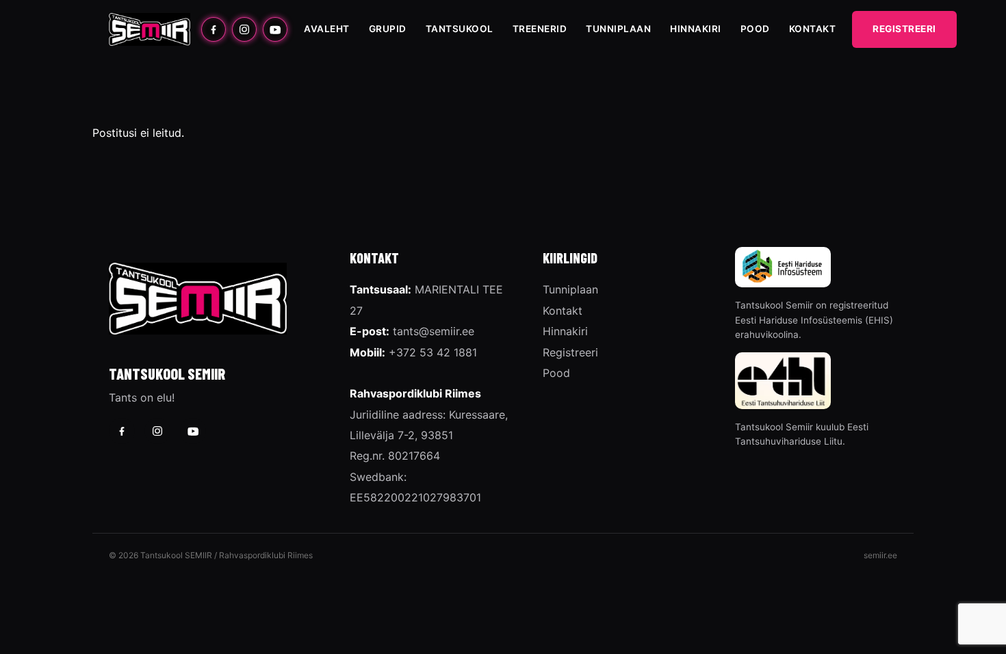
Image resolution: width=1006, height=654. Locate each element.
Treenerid (540, 28)
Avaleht (327, 28)
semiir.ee (880, 555)
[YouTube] (275, 29)
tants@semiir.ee (433, 331)
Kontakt (812, 28)
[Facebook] (213, 29)
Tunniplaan (618, 28)
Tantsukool (459, 28)
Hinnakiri (695, 28)
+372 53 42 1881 (433, 352)
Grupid (388, 28)
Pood (755, 28)
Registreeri (904, 28)
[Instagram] (244, 29)
